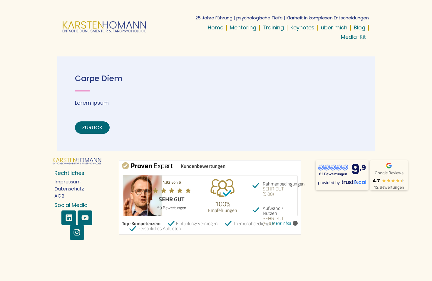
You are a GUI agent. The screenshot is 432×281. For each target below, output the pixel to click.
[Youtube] (85, 217)
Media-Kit (353, 37)
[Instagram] (77, 232)
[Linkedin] (68, 217)
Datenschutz (69, 188)
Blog (359, 27)
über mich (334, 27)
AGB (59, 196)
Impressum (67, 181)
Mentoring (243, 27)
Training (273, 27)
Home (215, 27)
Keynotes (302, 27)
